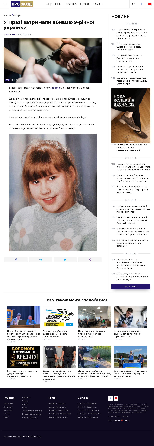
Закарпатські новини (32, 411)
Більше (97, 4)
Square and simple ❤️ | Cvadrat (119, 420)
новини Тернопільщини (59, 413)
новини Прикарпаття (58, 410)
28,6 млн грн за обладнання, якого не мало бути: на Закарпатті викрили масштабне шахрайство (59, 375)
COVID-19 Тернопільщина (89, 413)
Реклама (126, 416)
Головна (110, 416)
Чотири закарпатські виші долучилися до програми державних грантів (127, 334)
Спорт (25, 404)
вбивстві (55, 87)
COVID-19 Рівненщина (88, 417)
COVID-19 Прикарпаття (88, 410)
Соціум (59, 4)
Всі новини (131, 286)
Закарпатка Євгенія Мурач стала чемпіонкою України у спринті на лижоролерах (130, 373)
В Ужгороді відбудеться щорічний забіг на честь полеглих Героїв (55, 334)
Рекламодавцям (29, 417)
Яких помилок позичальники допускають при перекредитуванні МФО (22, 373)
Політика (71, 4)
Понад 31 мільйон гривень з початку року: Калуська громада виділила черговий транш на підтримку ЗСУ (23, 335)
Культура (8, 410)
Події (48, 4)
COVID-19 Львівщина (87, 404)
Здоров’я (85, 4)
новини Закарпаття (57, 407)
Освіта (6, 413)
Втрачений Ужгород (31, 414)
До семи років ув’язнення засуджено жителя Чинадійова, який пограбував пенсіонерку (94, 373)
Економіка (8, 404)
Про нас (118, 416)
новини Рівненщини (58, 417)
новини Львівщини (57, 404)
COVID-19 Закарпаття (87, 407)
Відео (24, 407)
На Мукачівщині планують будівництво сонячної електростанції (91, 334)
